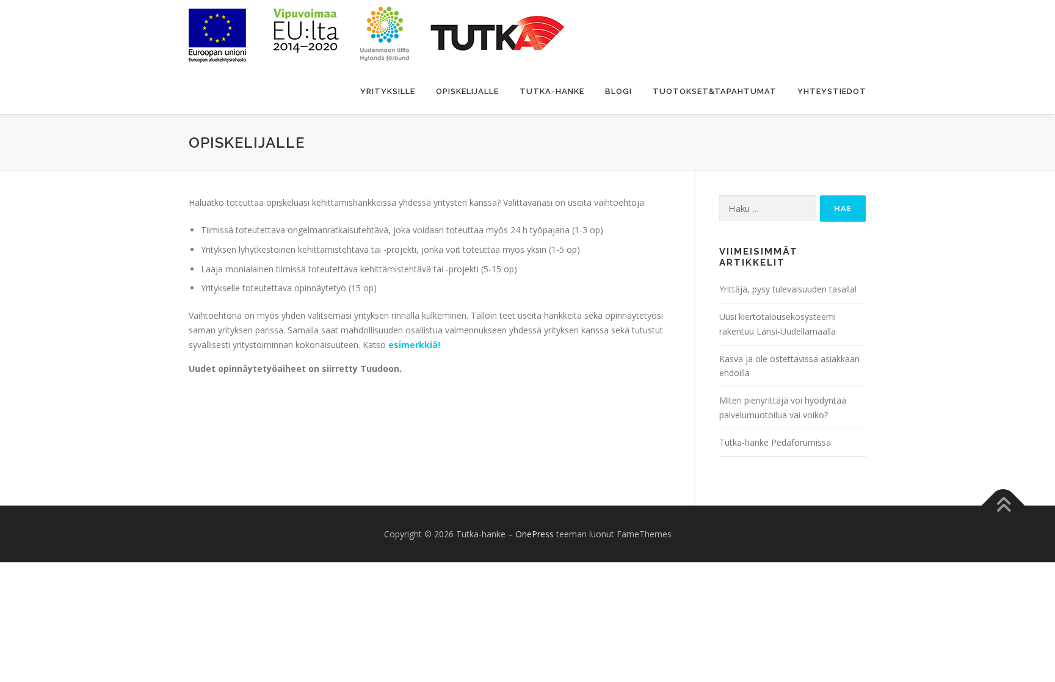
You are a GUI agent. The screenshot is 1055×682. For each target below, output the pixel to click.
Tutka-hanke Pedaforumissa (775, 442)
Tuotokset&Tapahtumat (715, 91)
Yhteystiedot (831, 91)
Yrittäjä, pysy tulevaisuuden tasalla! (788, 289)
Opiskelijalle (467, 91)
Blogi (618, 91)
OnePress (534, 534)
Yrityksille (387, 91)
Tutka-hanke (552, 91)
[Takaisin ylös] (1003, 505)
